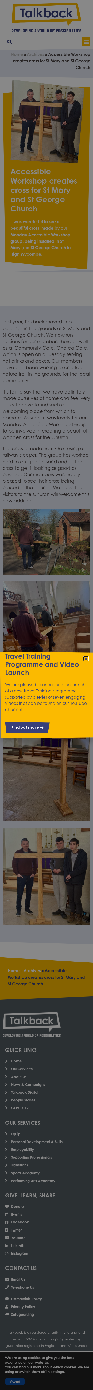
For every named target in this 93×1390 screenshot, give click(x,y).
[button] (86, 659)
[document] (46, 695)
